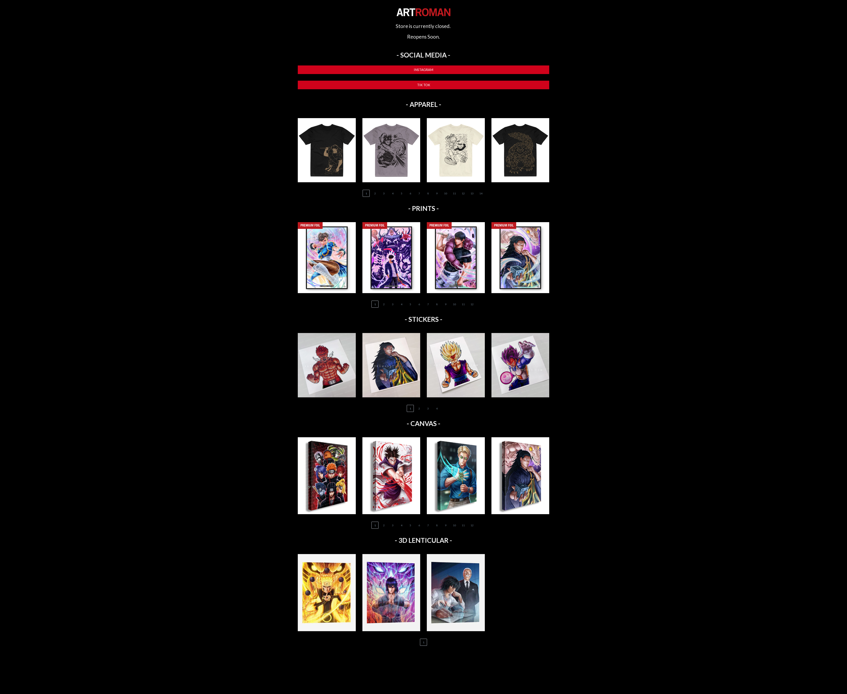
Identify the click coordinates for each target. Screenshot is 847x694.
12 (463, 193)
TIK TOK (423, 85)
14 (480, 193)
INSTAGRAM (423, 70)
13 (472, 193)
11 (454, 193)
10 (445, 193)
